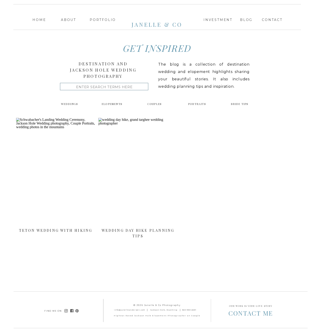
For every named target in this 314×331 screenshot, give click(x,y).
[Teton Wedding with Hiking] (55, 172)
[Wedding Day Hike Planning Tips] (137, 172)
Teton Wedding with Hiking (55, 230)
